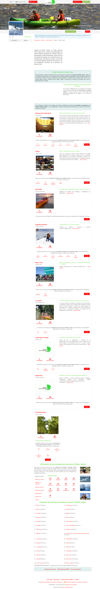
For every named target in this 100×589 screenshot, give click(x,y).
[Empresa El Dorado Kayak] (48, 425)
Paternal (67, 509)
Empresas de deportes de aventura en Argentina (51, 582)
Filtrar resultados (71, 31)
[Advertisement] (61, 45)
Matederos (38, 517)
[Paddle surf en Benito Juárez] (50, 483)
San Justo (68, 554)
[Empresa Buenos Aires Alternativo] (45, 125)
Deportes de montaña (38, 483)
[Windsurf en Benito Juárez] (66, 478)
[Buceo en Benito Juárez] (74, 483)
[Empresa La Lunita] (45, 312)
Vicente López (39, 563)
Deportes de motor (39, 490)
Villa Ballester (69, 538)
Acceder (86, 1)
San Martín (38, 513)
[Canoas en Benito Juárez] (66, 483)
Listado (15, 40)
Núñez (37, 550)
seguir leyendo (83, 159)
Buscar (87, 31)
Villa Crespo (39, 529)
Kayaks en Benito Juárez (67, 587)
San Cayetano (69, 505)
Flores (67, 517)
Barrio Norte (69, 559)
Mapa (26, 40)
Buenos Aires (49, 40)
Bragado (68, 513)
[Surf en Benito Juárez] (50, 495)
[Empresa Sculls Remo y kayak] (45, 349)
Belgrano (38, 533)
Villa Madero (69, 550)
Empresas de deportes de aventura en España (76, 582)
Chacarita (38, 521)
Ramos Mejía (69, 521)
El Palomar (38, 538)
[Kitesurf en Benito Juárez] (74, 478)
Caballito (38, 525)
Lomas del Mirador (70, 525)
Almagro (38, 542)
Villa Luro (38, 505)
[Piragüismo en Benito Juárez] (58, 483)
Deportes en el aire (39, 479)
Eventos (37, 499)
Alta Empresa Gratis (21, 1)
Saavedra (68, 529)
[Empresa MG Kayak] (45, 201)
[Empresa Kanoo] (45, 163)
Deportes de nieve (39, 487)
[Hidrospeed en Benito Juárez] (58, 478)
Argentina (33, 1)
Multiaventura (38, 493)
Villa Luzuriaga (69, 563)
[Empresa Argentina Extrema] (45, 236)
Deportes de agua (39, 476)
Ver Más (87, 144)
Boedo (67, 546)
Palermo (38, 554)
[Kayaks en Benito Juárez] (50, 478)
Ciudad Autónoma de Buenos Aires (81, 533)
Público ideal (38, 496)
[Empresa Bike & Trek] (45, 274)
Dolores (37, 509)
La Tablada (39, 546)
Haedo (67, 542)
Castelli (38, 559)
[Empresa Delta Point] (45, 387)
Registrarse (78, 1)
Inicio (12, 1)
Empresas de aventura (39, 40)
